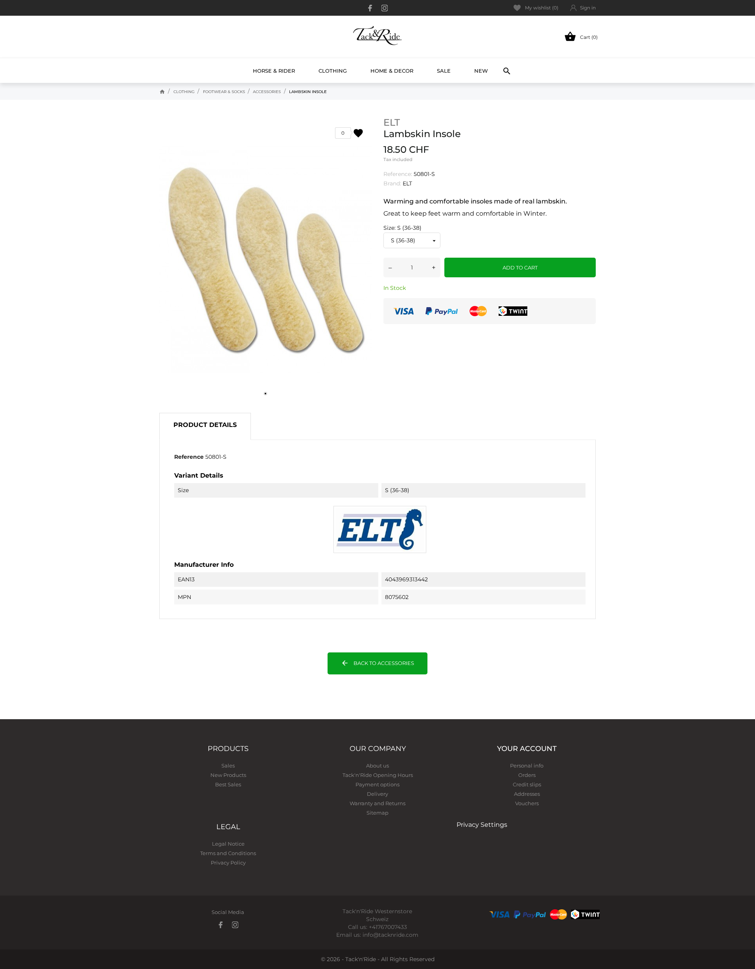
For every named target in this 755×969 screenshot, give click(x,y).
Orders (527, 775)
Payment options (377, 784)
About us (377, 765)
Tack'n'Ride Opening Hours (378, 775)
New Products (228, 775)
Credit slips (527, 784)
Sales (228, 765)
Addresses (527, 794)
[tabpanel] (265, 259)
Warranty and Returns (377, 803)
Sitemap (377, 813)
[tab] (205, 426)
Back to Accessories (377, 663)
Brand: (392, 183)
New (484, 67)
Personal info (526, 765)
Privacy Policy (228, 862)
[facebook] (370, 8)
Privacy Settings (482, 824)
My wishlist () (541, 8)
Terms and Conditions (228, 853)
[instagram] (384, 8)
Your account (527, 748)
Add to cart (520, 267)
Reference (189, 456)
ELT (391, 122)
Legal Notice (228, 844)
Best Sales (228, 784)
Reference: (397, 174)
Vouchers (527, 803)
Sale (444, 71)
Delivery (377, 794)
